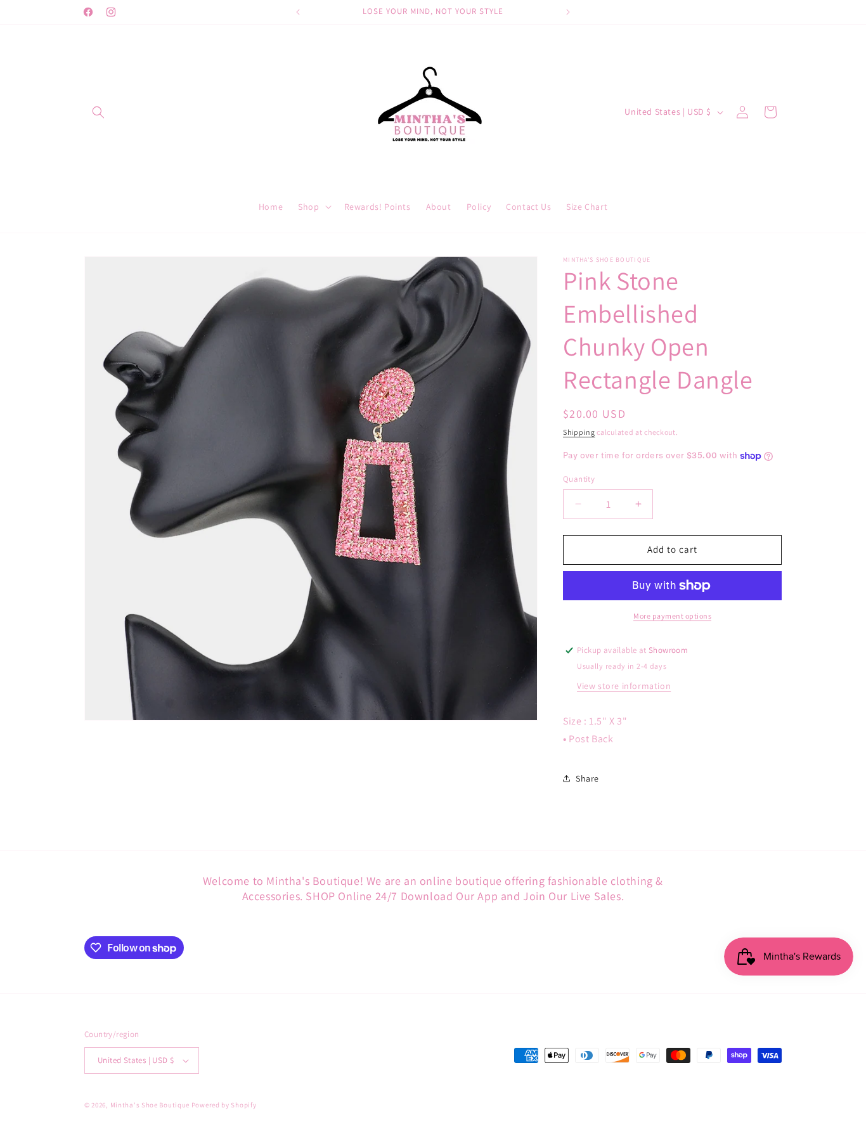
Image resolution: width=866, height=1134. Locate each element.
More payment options (672, 616)
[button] (98, 112)
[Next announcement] (568, 12)
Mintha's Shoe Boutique (150, 1104)
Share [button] (587, 778)
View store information (624, 686)
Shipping (579, 432)
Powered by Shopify (224, 1104)
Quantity (579, 479)
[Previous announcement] (298, 12)
